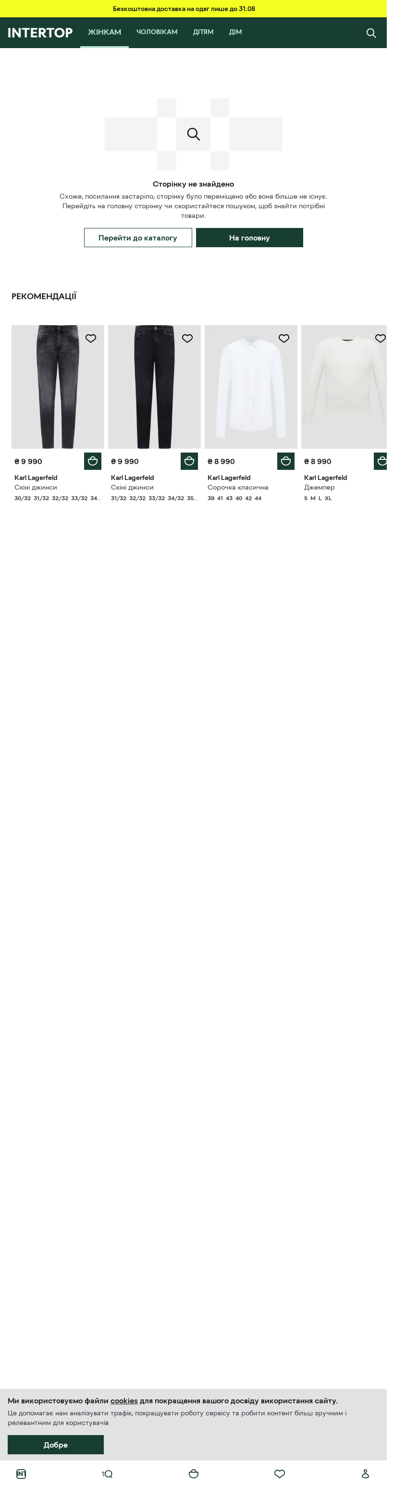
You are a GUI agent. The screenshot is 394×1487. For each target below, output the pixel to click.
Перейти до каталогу (137, 237)
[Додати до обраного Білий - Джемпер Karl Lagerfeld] (373, 338)
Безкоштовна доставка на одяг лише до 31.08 (184, 8)
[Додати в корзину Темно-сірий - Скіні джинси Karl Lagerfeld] (90, 458)
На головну (249, 237)
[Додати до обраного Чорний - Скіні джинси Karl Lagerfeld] (184, 338)
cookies (124, 1400)
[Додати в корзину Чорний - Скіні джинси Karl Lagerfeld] (186, 458)
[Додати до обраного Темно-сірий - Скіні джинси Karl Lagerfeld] (88, 338)
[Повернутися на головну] (40, 33)
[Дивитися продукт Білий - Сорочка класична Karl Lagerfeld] (246, 385)
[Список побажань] (279, 1474)
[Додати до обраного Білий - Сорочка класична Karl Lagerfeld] (278, 338)
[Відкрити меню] (107, 1474)
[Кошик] (193, 1474)
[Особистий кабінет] (365, 1474)
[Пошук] (371, 32)
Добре (56, 1445)
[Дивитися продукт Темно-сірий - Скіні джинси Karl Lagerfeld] (57, 385)
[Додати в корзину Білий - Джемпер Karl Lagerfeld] (375, 458)
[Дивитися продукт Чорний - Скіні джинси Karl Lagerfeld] (151, 385)
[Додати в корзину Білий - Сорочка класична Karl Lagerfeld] (280, 458)
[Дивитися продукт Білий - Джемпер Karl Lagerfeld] (341, 385)
